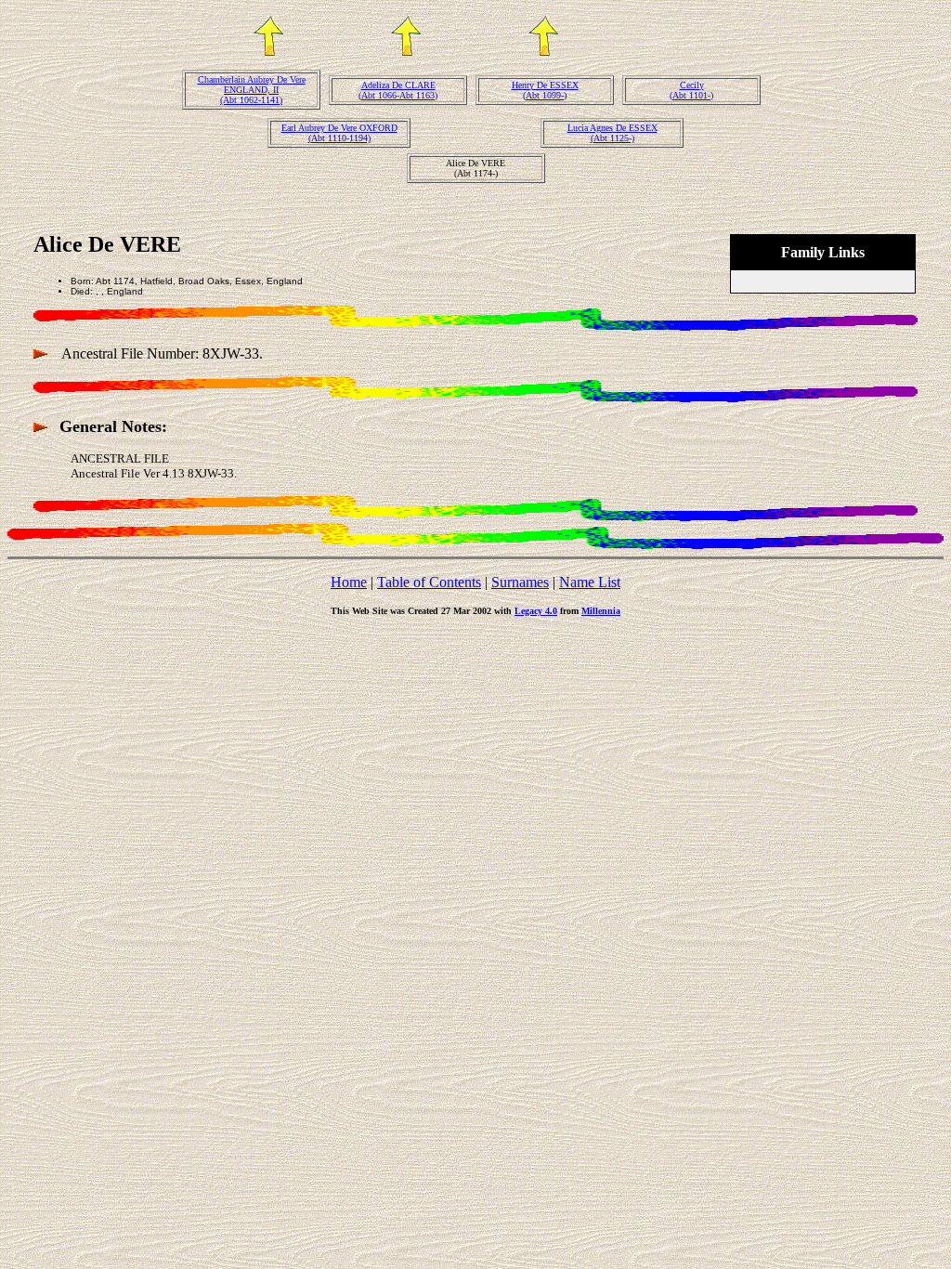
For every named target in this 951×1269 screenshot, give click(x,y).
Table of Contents (429, 582)
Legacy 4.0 (536, 611)
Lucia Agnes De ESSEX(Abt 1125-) (612, 133)
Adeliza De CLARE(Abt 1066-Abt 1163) (397, 90)
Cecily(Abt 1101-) (691, 90)
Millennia (600, 611)
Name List (589, 582)
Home (349, 582)
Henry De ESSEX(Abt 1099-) (545, 90)
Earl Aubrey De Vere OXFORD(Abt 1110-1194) (339, 133)
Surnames (520, 582)
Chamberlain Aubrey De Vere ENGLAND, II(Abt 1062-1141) (252, 89)
